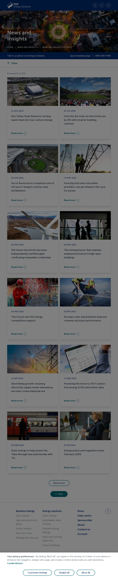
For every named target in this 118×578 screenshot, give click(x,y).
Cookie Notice (14, 563)
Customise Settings (37, 572)
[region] (59, 565)
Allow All (86, 572)
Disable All (64, 572)
